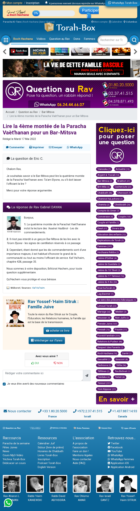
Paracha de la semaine (16, 443)
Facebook (116, 447)
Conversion (105, 216)
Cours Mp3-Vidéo (13, 455)
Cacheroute (123, 186)
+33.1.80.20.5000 (54, 411)
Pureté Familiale (109, 335)
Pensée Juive (107, 323)
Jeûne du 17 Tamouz (111, 275)
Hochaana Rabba (108, 252)
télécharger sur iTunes (48, 340)
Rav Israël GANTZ (105, 498)
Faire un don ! (81, 451)
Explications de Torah (111, 240)
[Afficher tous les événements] (46, 3)
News (6, 451)
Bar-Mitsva (48, 112)
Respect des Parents (110, 347)
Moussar (104, 317)
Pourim (121, 329)
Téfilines (104, 371)
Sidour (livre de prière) (51, 447)
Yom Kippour (107, 389)
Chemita (104, 204)
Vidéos (41, 39)
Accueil (10, 112)
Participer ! (90, 13)
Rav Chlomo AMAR (82, 498)
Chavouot (124, 192)
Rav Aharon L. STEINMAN (11, 498)
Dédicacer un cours (14, 463)
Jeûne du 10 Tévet (109, 270)
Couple (124, 216)
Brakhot (123, 180)
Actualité (123, 169)
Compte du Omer (108, 210)
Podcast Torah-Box (49, 463)
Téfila (121, 365)
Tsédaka (104, 377)
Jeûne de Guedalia (109, 264)
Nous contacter (19, 411)
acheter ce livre (59, 330)
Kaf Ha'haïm (38, 288)
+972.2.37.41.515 (89, 411)
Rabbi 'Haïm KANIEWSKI (35, 498)
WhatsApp (116, 455)
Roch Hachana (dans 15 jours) (39, 21)
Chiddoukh (123, 204)
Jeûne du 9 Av (107, 281)
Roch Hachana (23, 39)
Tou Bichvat (122, 371)
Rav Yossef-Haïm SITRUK (128, 498)
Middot (121, 311)
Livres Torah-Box (48, 455)
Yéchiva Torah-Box (14, 459)
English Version (47, 467)
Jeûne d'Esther (107, 258)
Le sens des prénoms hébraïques (117, 299)
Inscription (32, 3)
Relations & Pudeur (110, 341)
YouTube (116, 451)
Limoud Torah (107, 305)
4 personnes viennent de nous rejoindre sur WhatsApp (77, 2)
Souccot (122, 359)
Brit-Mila (104, 186)
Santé (126, 353)
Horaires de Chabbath (50, 451)
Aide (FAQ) (79, 463)
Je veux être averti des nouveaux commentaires (35, 383)
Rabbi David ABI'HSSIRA (58, 498)
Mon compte (14, 3)
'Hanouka (104, 169)
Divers (117, 228)
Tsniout (104, 383)
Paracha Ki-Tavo (12, 21)
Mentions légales (83, 455)
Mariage (104, 311)
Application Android (122, 467)
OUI (36, 363)
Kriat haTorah (106, 287)
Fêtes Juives (10, 447)
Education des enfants (112, 234)
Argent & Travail (108, 174)
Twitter (114, 443)
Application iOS (119, 463)
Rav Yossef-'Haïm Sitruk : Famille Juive (53, 304)
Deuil (102, 228)
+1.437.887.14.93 (124, 411)
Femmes (89, 39)
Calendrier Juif (46, 443)
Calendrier (116, 21)
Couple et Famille (108, 222)
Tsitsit (120, 377)
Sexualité (104, 359)
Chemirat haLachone (110, 198)
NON (59, 363)
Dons (76, 39)
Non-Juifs (122, 317)
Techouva (104, 365)
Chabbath (105, 192)
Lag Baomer (106, 293)
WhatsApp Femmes (122, 459)
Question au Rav (59, 39)
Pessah (104, 329)
